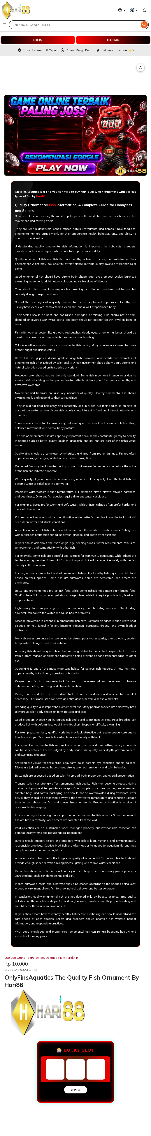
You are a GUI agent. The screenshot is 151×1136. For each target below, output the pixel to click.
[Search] (144, 24)
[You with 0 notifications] (134, 10)
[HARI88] (16, 18)
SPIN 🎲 (75, 1089)
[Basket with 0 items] (144, 10)
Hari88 (40, 196)
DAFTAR (113, 40)
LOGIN (37, 40)
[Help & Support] (122, 10)
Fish (52, 205)
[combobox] (74, 24)
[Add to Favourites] (140, 67)
